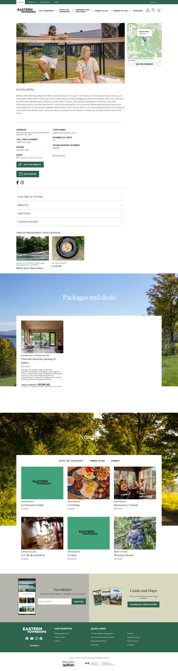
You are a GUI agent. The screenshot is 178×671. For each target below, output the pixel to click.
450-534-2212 (22, 150)
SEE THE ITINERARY (144, 64)
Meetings (31, 2)
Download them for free (143, 604)
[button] (144, 39)
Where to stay (120, 11)
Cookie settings (133, 637)
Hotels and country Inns (64, 132)
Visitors (20, 2)
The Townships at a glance (102, 633)
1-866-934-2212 (23, 142)
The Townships (46, 11)
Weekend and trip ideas (82, 11)
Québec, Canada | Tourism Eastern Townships (27, 10)
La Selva (72, 555)
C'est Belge (74, 505)
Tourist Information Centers (102, 637)
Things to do (101, 11)
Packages (138, 11)
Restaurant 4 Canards (126, 505)
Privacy (130, 633)
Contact (130, 645)
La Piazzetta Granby (32, 505)
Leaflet (131, 58)
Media (56, 2)
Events (115, 461)
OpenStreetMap (148, 58)
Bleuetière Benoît (123, 555)
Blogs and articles (98, 641)
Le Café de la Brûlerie (33, 555)
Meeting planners (61, 633)
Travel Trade (44, 2)
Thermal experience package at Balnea (38, 360)
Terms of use (132, 641)
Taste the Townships (64, 11)
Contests (94, 645)
